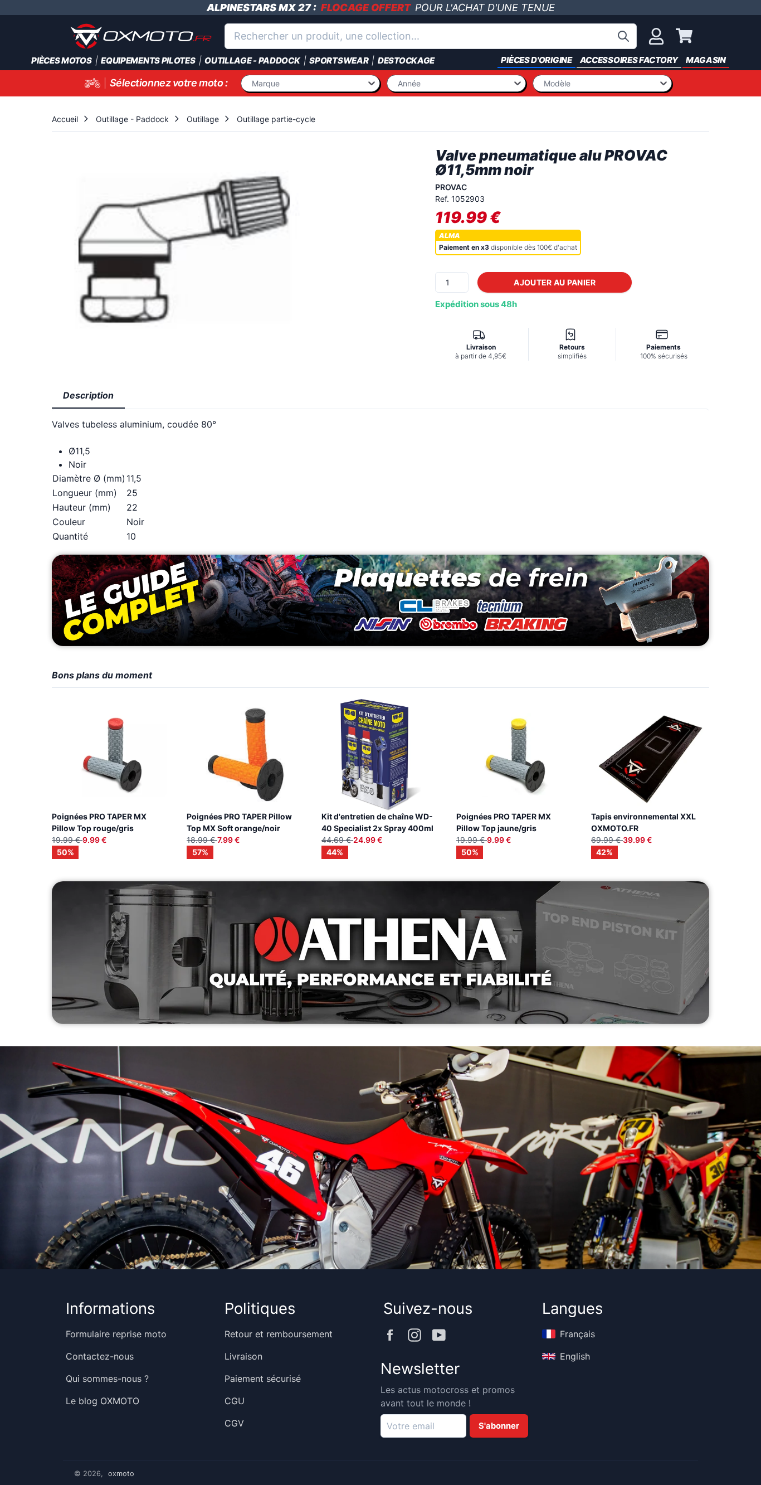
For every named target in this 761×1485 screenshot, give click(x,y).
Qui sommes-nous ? (107, 1378)
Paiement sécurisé (263, 1378)
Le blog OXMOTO (102, 1400)
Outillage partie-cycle (276, 119)
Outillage (203, 119)
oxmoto (121, 1473)
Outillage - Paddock (132, 119)
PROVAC (451, 187)
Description (88, 395)
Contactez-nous (100, 1356)
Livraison (243, 1356)
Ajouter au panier (555, 282)
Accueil (65, 119)
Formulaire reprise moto (116, 1334)
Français (577, 1334)
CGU (235, 1400)
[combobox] (431, 36)
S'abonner (499, 1426)
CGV (234, 1423)
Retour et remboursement (279, 1334)
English (575, 1356)
